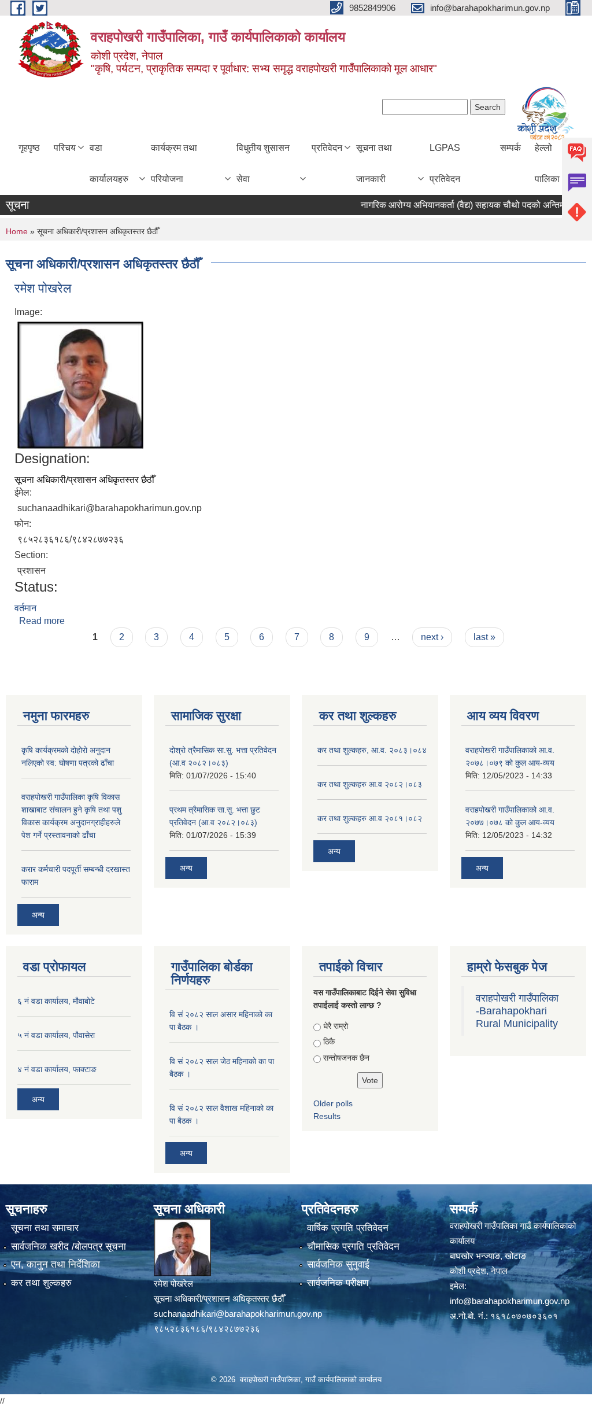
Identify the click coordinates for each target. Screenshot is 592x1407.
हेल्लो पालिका (547, 163)
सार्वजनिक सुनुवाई (338, 1264)
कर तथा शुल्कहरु (41, 1282)
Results (327, 1116)
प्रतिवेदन (327, 148)
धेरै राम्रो (335, 1026)
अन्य (38, 914)
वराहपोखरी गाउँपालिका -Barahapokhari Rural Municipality (517, 1010)
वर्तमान (25, 608)
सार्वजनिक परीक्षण (337, 1282)
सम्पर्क (510, 148)
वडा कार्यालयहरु (109, 163)
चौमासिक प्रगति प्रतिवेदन (353, 1246)
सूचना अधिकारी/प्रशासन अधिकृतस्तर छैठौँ (84, 480)
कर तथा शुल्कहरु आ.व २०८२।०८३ (369, 784)
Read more (42, 621)
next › (432, 637)
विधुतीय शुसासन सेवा (263, 163)
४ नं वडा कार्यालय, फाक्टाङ (57, 1069)
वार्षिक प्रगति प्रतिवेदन (347, 1228)
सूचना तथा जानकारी (374, 163)
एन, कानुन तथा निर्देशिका (55, 1264)
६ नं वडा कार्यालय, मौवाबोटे (56, 1001)
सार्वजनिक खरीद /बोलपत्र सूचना (68, 1246)
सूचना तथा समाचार (45, 1228)
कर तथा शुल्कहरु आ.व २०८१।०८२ (369, 818)
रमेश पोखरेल (42, 288)
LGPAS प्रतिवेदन (445, 163)
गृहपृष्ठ (29, 148)
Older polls (333, 1103)
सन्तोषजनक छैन (346, 1057)
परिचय (65, 148)
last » (484, 637)
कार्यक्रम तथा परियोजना (174, 163)
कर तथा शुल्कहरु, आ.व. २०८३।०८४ (372, 750)
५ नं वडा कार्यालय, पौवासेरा (56, 1035)
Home (17, 231)
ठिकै (329, 1041)
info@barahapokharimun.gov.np (509, 1301)
